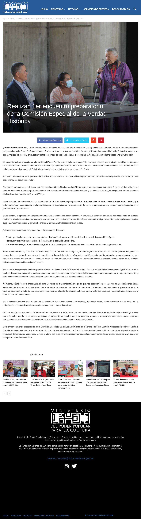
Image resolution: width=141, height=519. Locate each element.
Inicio (5, 18)
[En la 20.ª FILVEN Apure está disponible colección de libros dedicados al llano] (43, 368)
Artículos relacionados (15, 354)
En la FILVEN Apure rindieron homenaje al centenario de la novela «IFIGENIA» (15, 382)
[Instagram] (67, 466)
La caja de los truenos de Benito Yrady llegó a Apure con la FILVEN (124, 382)
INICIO (44, 9)
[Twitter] (74, 466)
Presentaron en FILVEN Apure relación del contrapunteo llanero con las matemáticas (98, 382)
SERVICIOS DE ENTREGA (96, 9)
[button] (134, 9)
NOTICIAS (73, 9)
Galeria (6, 376)
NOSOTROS (57, 9)
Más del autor (36, 354)
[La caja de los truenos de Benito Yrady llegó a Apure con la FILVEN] (125, 368)
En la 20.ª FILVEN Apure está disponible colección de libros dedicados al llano (42, 382)
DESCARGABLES (121, 9)
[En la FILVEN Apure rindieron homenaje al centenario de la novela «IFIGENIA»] (15, 368)
